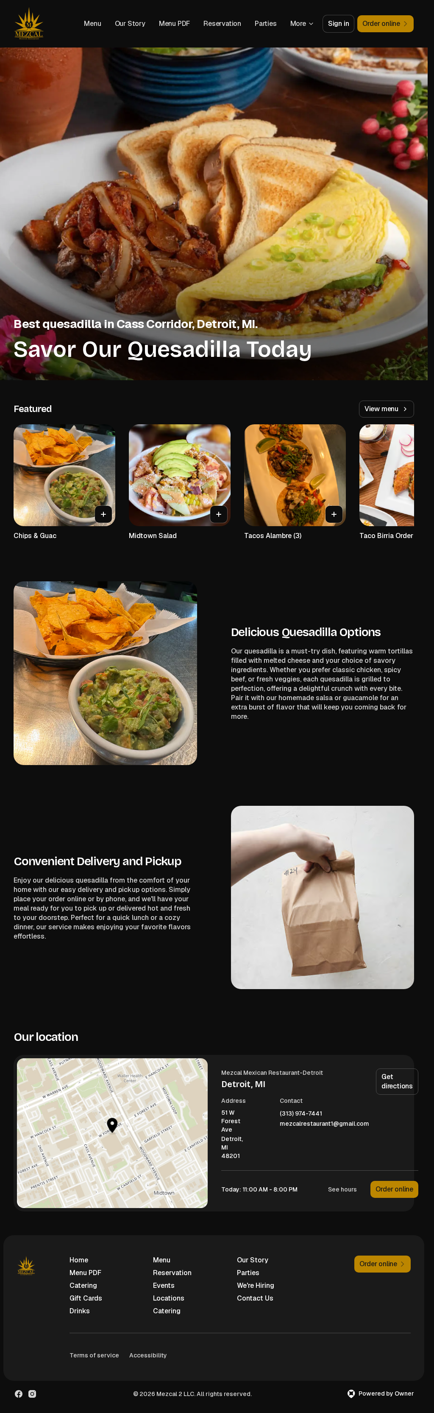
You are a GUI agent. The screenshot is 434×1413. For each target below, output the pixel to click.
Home (79, 1260)
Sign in (338, 23)
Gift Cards (86, 1298)
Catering (83, 1285)
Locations (168, 1298)
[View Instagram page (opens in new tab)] (32, 1394)
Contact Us (255, 1298)
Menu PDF (174, 23)
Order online (394, 1189)
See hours (342, 1189)
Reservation (222, 23)
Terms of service (94, 1355)
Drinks (80, 1310)
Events (164, 1285)
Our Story (130, 23)
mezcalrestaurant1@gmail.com (324, 1124)
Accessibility (148, 1355)
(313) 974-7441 (301, 1114)
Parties (266, 23)
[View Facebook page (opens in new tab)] (19, 1394)
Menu (92, 23)
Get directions (397, 1081)
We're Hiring (255, 1285)
